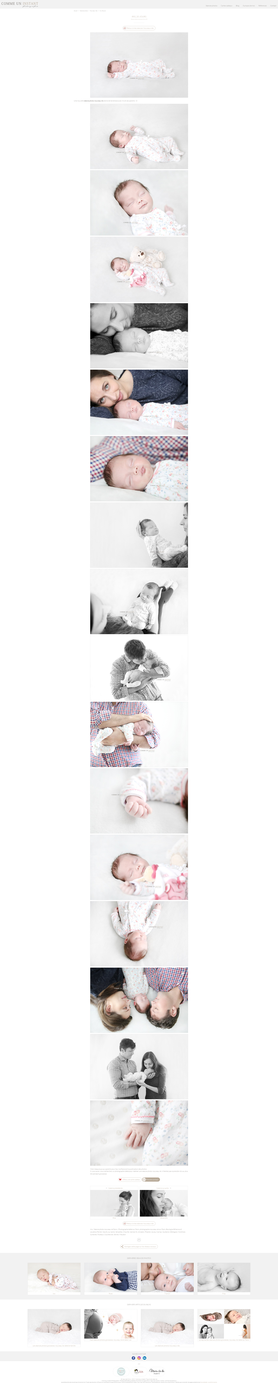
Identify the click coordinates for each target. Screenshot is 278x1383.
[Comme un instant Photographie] (20, 7)
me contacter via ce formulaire (208, 1382)
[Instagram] (139, 1358)
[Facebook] (133, 1358)
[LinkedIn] (144, 1358)
